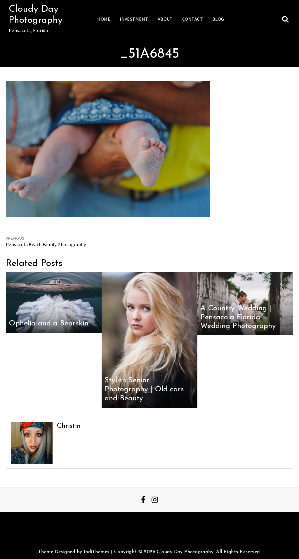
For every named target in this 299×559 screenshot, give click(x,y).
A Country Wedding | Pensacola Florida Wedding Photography (238, 317)
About (165, 19)
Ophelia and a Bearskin (48, 323)
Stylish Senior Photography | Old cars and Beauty (144, 389)
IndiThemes (96, 552)
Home (103, 19)
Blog (218, 19)
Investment (134, 19)
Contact (192, 19)
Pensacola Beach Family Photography (46, 244)
